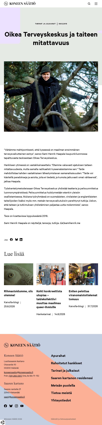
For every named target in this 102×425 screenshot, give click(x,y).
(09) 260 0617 (15, 375)
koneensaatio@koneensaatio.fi (18, 372)
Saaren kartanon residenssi (72, 378)
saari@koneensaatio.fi (14, 396)
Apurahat (58, 355)
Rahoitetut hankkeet (66, 363)
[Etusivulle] (32, 4)
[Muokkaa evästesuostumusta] (2, 422)
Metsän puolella (63, 385)
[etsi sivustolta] (89, 3)
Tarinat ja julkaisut (65, 370)
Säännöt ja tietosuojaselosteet (63, 419)
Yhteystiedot (61, 400)
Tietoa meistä (61, 393)
